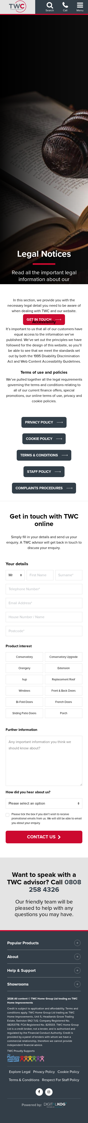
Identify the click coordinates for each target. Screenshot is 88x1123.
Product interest (19, 646)
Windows (24, 691)
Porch (63, 713)
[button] (39, 422)
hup (24, 679)
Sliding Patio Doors (24, 713)
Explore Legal (19, 1072)
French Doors (63, 702)
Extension (64, 668)
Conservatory (24, 657)
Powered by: (32, 1105)
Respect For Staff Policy (60, 1080)
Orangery (24, 668)
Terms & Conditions (24, 1080)
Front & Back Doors (63, 691)
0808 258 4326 (55, 886)
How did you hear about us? (28, 792)
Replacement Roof (63, 679)
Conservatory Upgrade (63, 657)
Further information (21, 729)
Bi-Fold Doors (24, 702)
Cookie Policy (68, 1072)
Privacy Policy (44, 1072)
